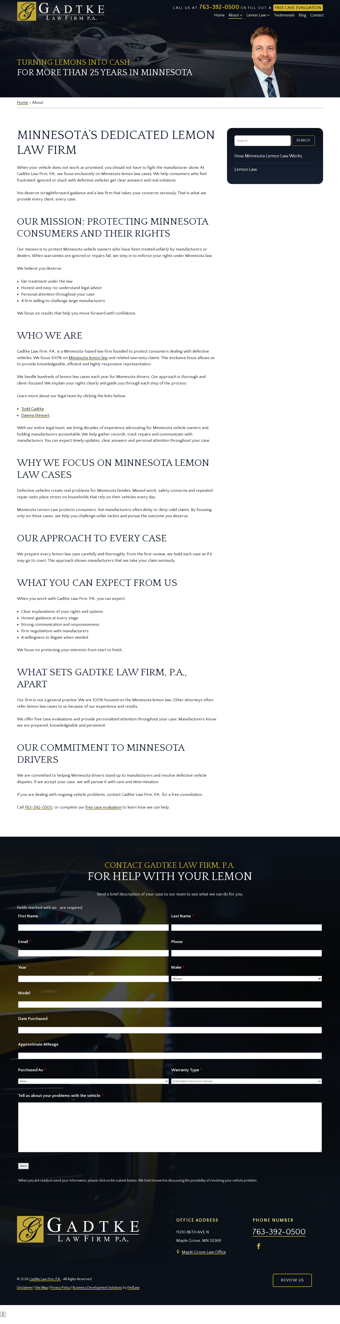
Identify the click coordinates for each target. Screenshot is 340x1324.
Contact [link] (317, 15)
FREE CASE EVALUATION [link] (298, 7)
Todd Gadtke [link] (32, 409)
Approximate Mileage (38, 1044)
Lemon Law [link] (256, 15)
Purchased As (32, 1070)
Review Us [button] (292, 1280)
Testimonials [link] (284, 15)
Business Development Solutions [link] (97, 1288)
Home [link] (219, 15)
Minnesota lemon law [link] (88, 358)
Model (25, 993)
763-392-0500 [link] (219, 7)
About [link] (233, 15)
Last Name (182, 916)
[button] (259, 1246)
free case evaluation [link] (103, 807)
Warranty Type (186, 1070)
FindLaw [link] (133, 1288)
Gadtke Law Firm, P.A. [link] (45, 1279)
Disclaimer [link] (25, 1288)
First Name (29, 916)
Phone (177, 942)
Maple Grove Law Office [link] (204, 1252)
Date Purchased (33, 1018)
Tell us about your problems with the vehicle (60, 1095)
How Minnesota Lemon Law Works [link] (268, 156)
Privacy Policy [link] (60, 1288)
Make (177, 967)
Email (24, 942)
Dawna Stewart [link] (35, 415)
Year (23, 967)
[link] (60, 11)
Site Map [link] (41, 1288)
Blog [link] (302, 15)
